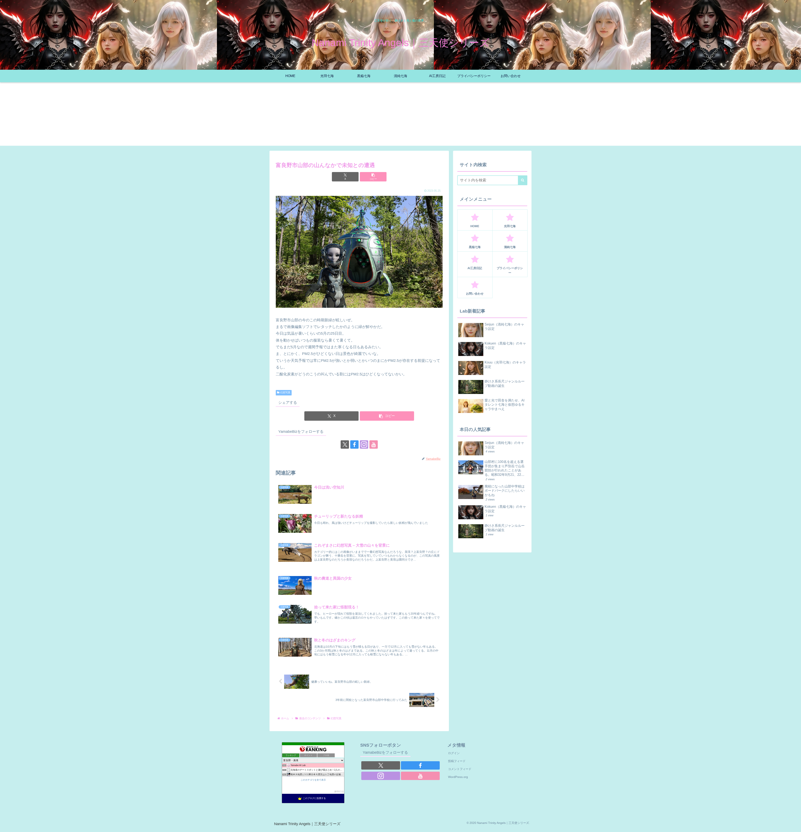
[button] (373, 176)
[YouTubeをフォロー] (373, 444)
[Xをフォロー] (345, 444)
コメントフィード (459, 769)
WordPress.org (458, 777)
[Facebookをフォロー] (354, 444)
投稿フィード (457, 761)
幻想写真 (285, 392)
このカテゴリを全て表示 (313, 780)
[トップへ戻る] (795, 826)
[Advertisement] (400, 116)
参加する (339, 791)
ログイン (454, 753)
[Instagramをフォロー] (364, 444)
